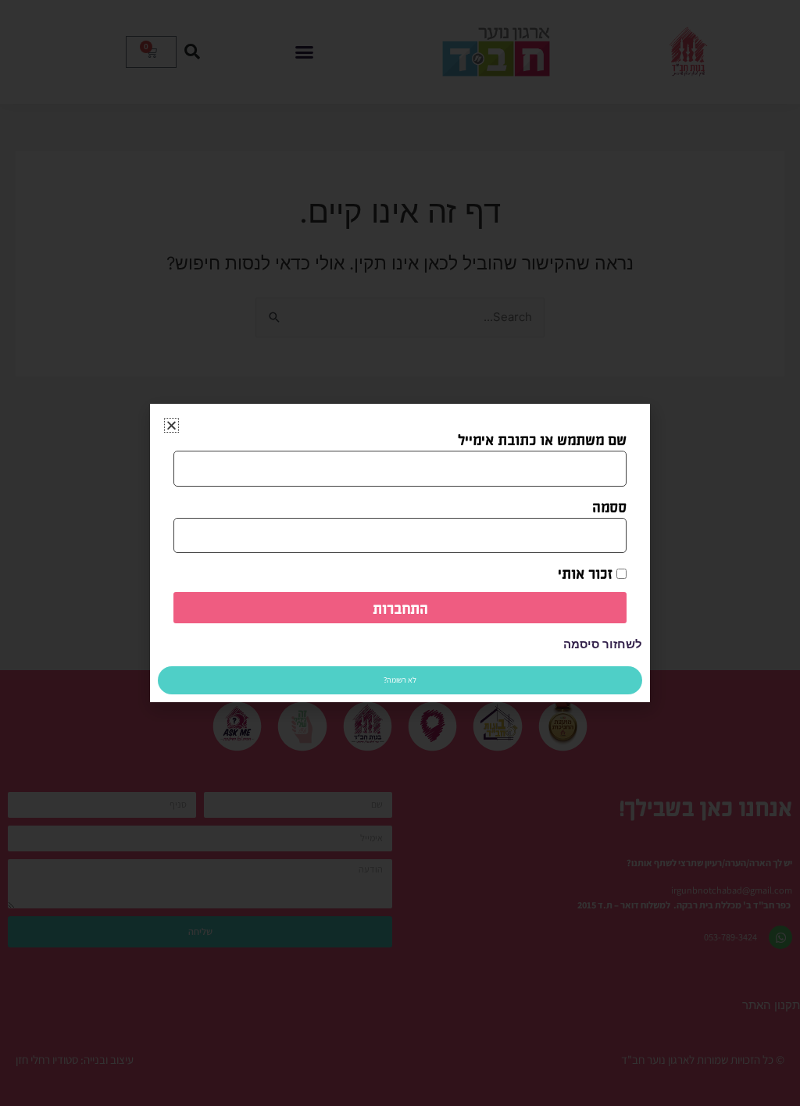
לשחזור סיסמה (602, 644)
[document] (400, 553)
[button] (171, 425)
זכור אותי (587, 572)
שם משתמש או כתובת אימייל (542, 439)
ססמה (609, 506)
